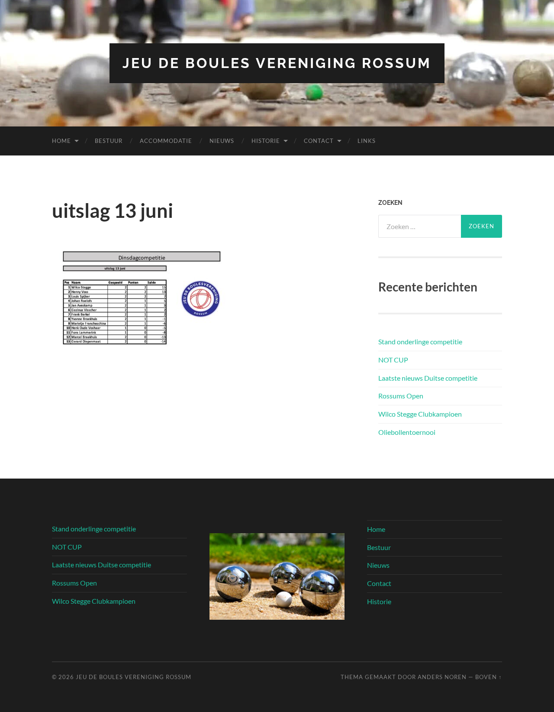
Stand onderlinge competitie (420, 341)
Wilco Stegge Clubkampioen (420, 414)
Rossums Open (400, 396)
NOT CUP (393, 360)
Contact (319, 140)
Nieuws (221, 140)
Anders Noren (442, 676)
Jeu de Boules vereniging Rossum (277, 63)
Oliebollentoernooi (406, 432)
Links (367, 140)
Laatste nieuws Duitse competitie (427, 378)
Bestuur (108, 140)
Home (61, 140)
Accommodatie (166, 140)
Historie (265, 140)
